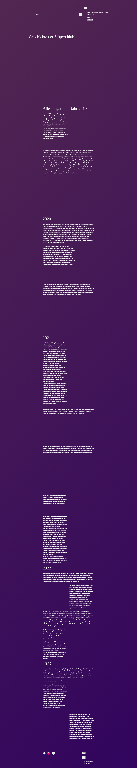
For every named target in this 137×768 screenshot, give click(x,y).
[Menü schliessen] (85, 8)
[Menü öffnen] (80, 14)
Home (38, 14)
